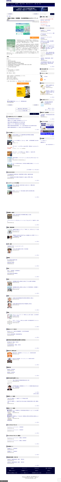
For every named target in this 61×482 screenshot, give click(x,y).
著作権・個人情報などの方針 (12, 472)
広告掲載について (24, 470)
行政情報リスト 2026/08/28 (12, 448)
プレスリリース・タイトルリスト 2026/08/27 (15, 429)
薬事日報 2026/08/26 (11, 372)
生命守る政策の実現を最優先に (12, 273)
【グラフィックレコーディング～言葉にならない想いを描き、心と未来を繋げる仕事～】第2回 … (50, 47)
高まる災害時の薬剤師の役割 (12, 259)
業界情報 (16, 3)
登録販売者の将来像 (10, 262)
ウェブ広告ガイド (44, 140)
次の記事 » (36, 13)
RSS (45, 79)
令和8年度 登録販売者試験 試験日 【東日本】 (15, 462)
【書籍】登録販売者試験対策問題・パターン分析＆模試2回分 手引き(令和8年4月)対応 (22, 125)
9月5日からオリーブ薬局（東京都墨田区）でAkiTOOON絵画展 (18, 331)
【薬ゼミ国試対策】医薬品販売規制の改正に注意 (20, 380)
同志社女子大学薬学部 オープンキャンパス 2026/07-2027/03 (23, 358)
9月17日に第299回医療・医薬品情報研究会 (14, 334)
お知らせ (36, 470)
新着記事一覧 (13, 5)
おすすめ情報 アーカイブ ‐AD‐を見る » (33, 169)
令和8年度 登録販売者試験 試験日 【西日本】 (15, 459)
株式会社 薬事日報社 (30, 477)
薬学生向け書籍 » (36, 393)
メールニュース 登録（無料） (46, 25)
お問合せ (48, 470)
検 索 (34, 113)
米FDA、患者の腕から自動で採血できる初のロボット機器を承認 (23, 185)
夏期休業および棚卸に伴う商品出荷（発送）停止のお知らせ (50, 92)
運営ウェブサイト (12, 470)
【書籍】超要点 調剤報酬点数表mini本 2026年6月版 (16, 122)
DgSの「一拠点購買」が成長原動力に (13, 270)
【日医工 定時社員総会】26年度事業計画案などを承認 (21, 214)
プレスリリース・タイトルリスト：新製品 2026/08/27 (16, 440)
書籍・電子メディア (29, 3)
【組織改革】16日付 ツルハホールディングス (15, 246)
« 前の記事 (10, 13)
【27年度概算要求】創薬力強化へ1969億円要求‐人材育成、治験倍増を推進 (20, 174)
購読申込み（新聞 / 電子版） (45, 20)
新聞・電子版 (22, 3)
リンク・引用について (24, 472)
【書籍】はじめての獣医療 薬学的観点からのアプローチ (17, 120)
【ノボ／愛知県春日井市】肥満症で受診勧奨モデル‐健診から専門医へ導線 (20, 177)
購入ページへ (34, 37)
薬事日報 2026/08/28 (11, 369)
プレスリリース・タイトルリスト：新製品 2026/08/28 (16, 437)
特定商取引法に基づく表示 (36, 472)
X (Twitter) (45, 76)
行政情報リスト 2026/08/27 (12, 451)
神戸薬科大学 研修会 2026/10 (12, 342)
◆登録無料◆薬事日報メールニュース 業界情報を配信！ (17, 101)
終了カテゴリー (48, 472)
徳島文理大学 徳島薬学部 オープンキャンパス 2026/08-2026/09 (24, 352)
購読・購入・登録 (38, 3)
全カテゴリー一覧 (18, 5)
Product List (37, 468)
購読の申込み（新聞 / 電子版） (23, 108)
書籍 (9, 16)
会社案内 (12, 468)
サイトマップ (24, 468)
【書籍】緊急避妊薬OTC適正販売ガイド (14, 118)
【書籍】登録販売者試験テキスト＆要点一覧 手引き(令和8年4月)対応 (19, 127)
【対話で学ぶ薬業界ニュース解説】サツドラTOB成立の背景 (17, 398)
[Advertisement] (23, 205)
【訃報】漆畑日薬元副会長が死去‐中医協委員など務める (22, 303)
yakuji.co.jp (23, 476)
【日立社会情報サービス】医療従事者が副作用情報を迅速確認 (23, 134)
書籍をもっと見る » (51, 108)
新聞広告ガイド (43, 142)
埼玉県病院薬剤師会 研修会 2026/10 (14, 344)
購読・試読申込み (49, 468)
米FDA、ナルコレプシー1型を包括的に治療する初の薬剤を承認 (23, 190)
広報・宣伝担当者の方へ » (50, 144)
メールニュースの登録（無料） (23, 110)
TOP (8, 3)
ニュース (11, 3)
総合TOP (8, 5)
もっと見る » (37, 129)
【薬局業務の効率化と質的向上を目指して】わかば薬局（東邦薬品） (24, 281)
